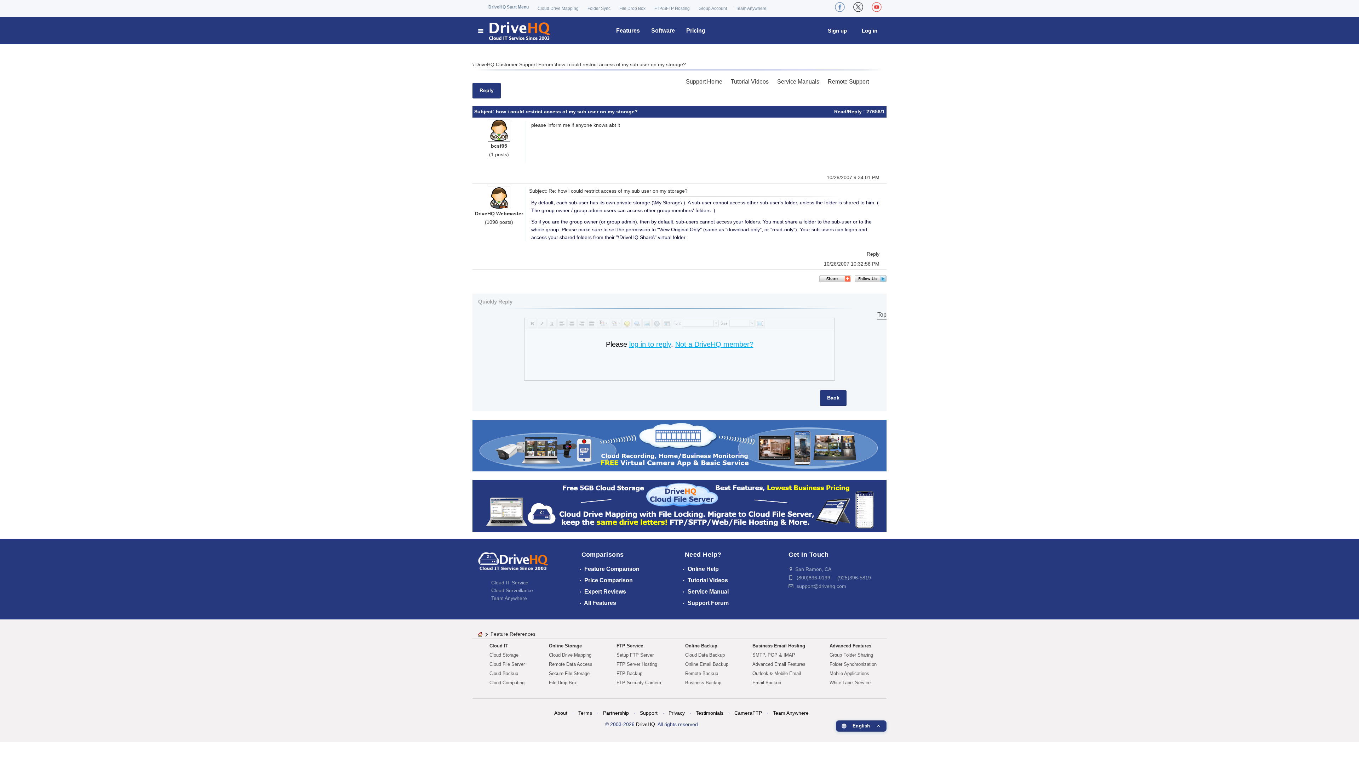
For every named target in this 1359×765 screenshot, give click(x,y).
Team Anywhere (751, 8)
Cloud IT (498, 645)
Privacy (677, 713)
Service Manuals (798, 82)
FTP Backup (629, 673)
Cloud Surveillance (512, 590)
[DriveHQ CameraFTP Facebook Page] (839, 7)
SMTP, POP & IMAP (773, 655)
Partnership (616, 713)
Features (628, 31)
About (560, 713)
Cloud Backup (503, 673)
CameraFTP (748, 713)
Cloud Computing (506, 682)
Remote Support (848, 82)
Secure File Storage (569, 673)
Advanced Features (850, 645)
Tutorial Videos (750, 82)
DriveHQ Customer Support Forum (515, 64)
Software (663, 31)
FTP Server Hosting (637, 664)
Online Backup (701, 645)
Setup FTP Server (635, 655)
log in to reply (650, 344)
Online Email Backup (706, 664)
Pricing (695, 31)
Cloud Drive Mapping (558, 8)
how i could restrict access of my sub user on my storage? (621, 64)
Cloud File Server (507, 664)
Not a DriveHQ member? (714, 344)
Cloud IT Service (509, 582)
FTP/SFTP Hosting (672, 8)
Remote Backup (701, 673)
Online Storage (565, 645)
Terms (585, 713)
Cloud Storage (503, 655)
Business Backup (703, 682)
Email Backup (766, 682)
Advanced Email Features (778, 664)
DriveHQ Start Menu (508, 7)
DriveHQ (645, 724)
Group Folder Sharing (851, 655)
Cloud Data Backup (705, 655)
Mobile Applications (849, 673)
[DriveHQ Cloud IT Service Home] (514, 30)
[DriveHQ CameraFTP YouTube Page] (876, 7)
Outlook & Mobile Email (776, 673)
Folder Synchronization (853, 664)
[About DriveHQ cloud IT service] (513, 564)
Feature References (513, 634)
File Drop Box (632, 8)
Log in (869, 31)
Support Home (704, 82)
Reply (487, 90)
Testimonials (709, 713)
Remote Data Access (570, 664)
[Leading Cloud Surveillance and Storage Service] (679, 445)
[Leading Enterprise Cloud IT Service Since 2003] (679, 506)
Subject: (485, 111)
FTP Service (630, 645)
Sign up (837, 31)
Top (882, 315)
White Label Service (850, 682)
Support (649, 713)
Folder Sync (598, 8)
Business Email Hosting (778, 645)
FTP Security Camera (639, 682)
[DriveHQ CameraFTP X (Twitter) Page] (858, 7)
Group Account (713, 8)
